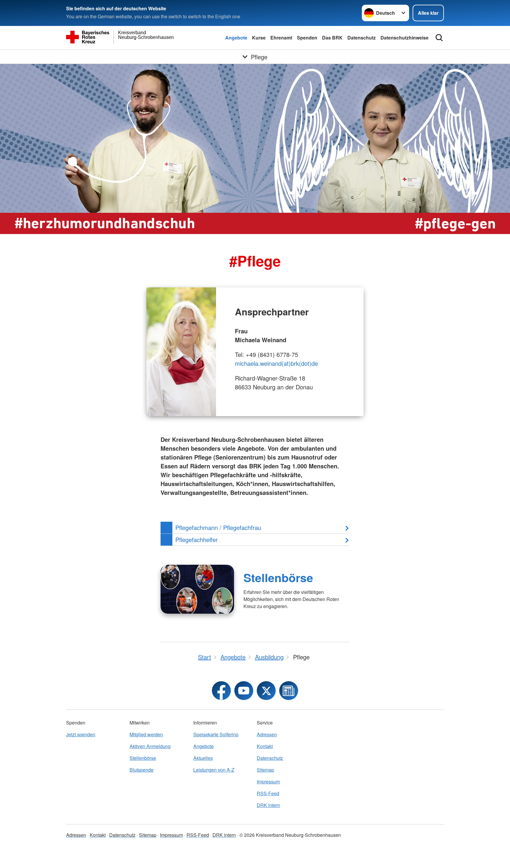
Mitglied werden (146, 734)
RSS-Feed (268, 793)
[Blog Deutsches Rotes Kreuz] (288, 690)
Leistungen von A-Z (213, 769)
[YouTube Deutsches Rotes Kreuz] (243, 690)
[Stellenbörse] (197, 589)
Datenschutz (361, 37)
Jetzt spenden (80, 734)
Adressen (267, 734)
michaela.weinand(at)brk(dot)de (276, 363)
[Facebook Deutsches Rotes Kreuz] (221, 690)
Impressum (268, 781)
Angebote (236, 37)
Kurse (259, 37)
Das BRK (332, 37)
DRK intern (268, 805)
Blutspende (141, 769)
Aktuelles (203, 758)
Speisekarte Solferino (215, 734)
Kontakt (265, 746)
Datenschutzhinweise (404, 37)
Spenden (307, 37)
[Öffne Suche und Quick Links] (439, 37)
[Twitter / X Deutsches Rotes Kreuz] (266, 690)
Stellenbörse (278, 577)
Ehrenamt (281, 37)
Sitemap (265, 769)
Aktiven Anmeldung (150, 746)
